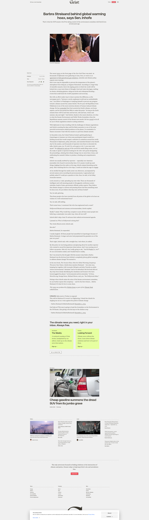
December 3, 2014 (80, 304)
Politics (31, 490)
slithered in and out (63, 148)
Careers (59, 493)
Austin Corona (35, 439)
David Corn (29, 72)
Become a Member (89, 492)
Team (59, 490)
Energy (31, 488)
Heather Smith (52, 406)
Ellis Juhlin (60, 437)
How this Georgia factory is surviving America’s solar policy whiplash (64, 442)
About (59, 488)
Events (87, 490)
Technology (58, 406)
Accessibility (88, 497)
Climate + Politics (41, 78)
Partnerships (60, 495)
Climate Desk (89, 287)
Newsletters (88, 488)
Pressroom (60, 497)
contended (63, 108)
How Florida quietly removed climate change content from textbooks (65, 423)
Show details (35, 517)
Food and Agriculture (34, 497)
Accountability (33, 493)
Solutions (32, 492)
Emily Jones (60, 445)
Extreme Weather (33, 495)
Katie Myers (107, 445)
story (54, 287)
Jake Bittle (81, 439)
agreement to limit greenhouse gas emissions (64, 78)
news (58, 73)
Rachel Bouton (107, 427)
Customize (109, 516)
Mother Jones (71, 287)
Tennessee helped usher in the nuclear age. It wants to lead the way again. (112, 443)
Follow (109, 2)
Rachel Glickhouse (108, 437)
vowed (91, 119)
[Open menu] (118, 2)
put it (78, 146)
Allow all (109, 513)
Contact (59, 492)
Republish (88, 495)
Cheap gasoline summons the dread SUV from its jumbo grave (73, 401)
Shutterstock (57, 62)
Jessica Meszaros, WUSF (63, 426)
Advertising (88, 493)
